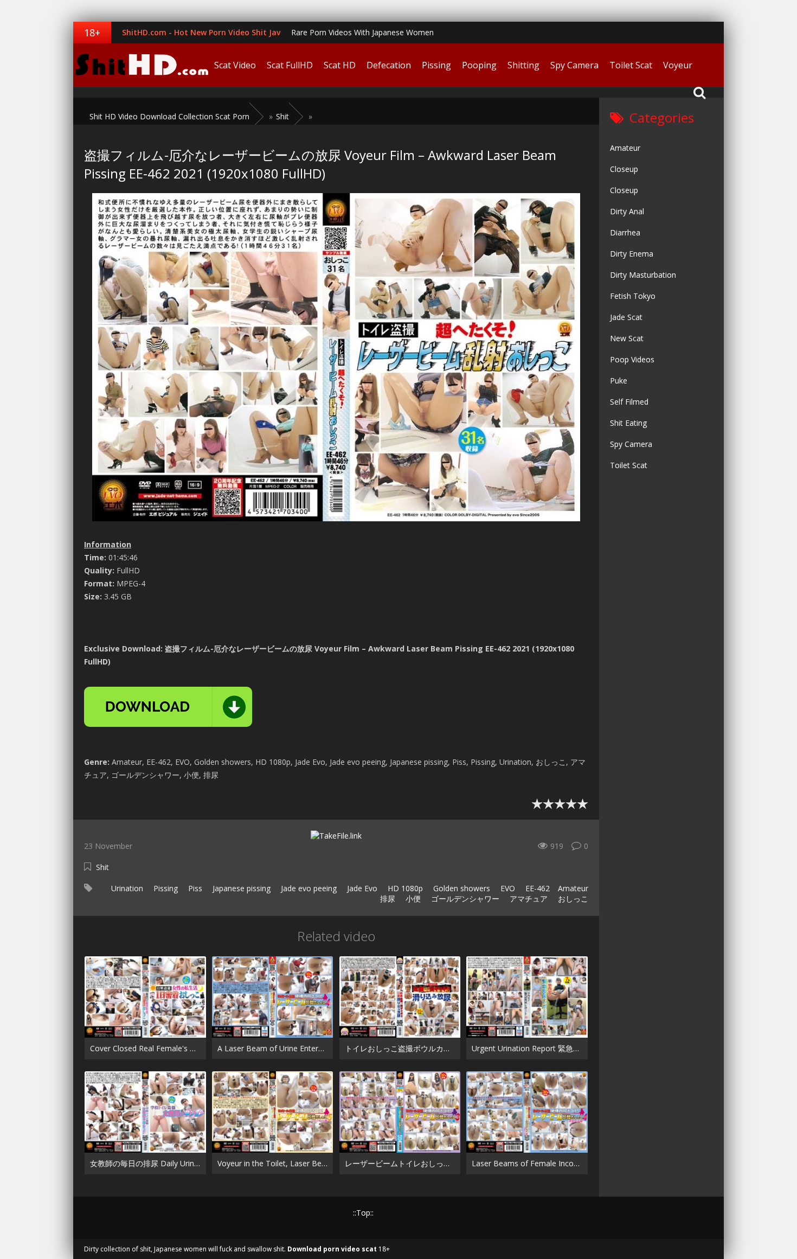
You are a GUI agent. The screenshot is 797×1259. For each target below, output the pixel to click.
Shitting (523, 65)
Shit (102, 867)
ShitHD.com (141, 65)
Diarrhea (625, 232)
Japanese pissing (240, 888)
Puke (618, 380)
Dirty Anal (627, 211)
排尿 (386, 898)
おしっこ (572, 898)
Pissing (436, 65)
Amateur (573, 888)
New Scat (627, 338)
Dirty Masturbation (643, 275)
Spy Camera (574, 65)
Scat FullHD (290, 65)
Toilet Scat (630, 65)
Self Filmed (629, 402)
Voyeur (677, 65)
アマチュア (527, 898)
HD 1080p (404, 888)
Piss (194, 888)
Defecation (389, 65)
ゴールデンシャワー (464, 898)
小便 (412, 898)
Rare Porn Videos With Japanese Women (362, 32)
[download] (168, 707)
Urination (126, 888)
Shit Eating (628, 423)
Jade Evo (361, 888)
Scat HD (340, 65)
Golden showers (460, 888)
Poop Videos (632, 359)
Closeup (624, 169)
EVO (506, 888)
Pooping (479, 65)
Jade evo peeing (308, 888)
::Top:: (363, 1212)
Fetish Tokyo (632, 296)
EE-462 (536, 888)
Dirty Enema (631, 253)
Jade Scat (626, 317)
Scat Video (235, 65)
